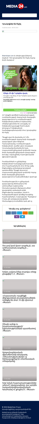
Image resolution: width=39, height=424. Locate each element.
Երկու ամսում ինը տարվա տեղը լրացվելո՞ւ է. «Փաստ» (19, 273)
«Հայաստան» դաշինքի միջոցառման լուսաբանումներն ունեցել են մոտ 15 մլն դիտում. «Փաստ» (18, 299)
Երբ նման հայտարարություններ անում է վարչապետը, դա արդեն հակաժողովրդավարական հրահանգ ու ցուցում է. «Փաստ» (19, 386)
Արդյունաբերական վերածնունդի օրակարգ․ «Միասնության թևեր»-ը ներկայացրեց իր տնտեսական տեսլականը (18, 356)
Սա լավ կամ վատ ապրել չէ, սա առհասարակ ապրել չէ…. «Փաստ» (18, 247)
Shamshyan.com (8, 56)
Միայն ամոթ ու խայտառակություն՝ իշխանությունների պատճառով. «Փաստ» (19, 327)
